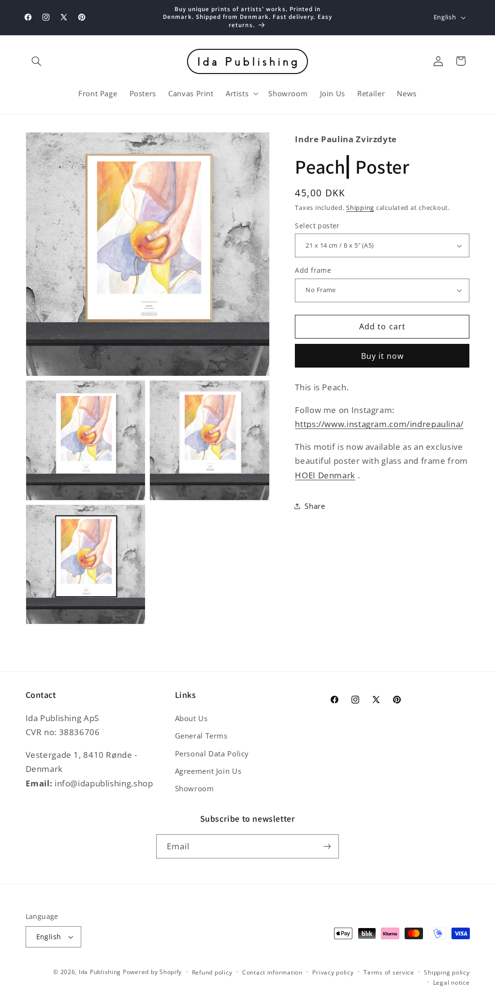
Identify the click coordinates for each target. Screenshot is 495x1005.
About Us (191, 718)
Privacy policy (332, 972)
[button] (37, 61)
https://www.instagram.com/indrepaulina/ (379, 423)
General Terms (201, 735)
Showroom (194, 788)
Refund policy (212, 972)
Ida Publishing (100, 971)
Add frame (313, 270)
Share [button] (315, 506)
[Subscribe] (327, 846)
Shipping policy (446, 972)
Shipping (360, 208)
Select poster (317, 225)
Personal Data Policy (212, 753)
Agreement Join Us (208, 771)
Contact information (272, 972)
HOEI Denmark (325, 475)
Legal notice (451, 982)
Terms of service (389, 972)
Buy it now (382, 356)
